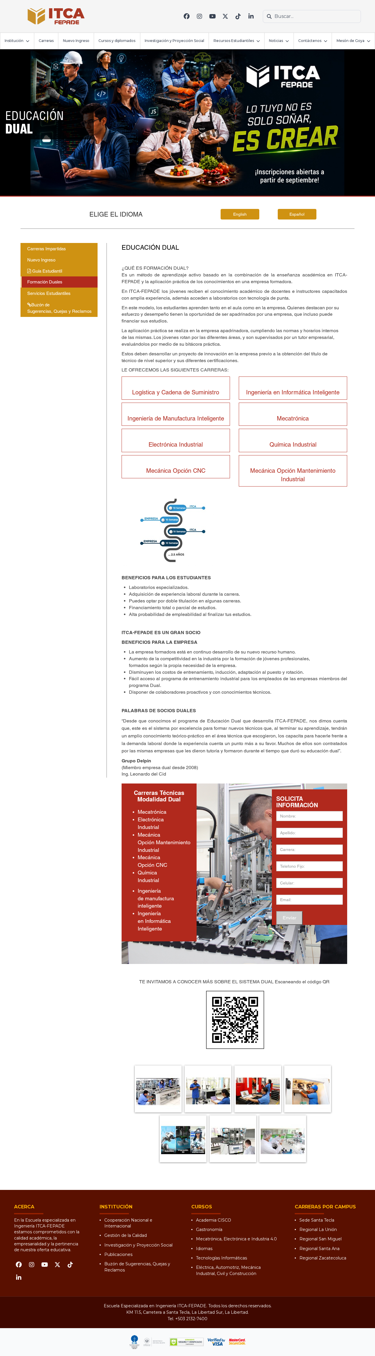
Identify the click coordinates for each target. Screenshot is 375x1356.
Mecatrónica (293, 418)
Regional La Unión (318, 1229)
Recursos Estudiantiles (234, 40)
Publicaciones (118, 1254)
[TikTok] (238, 16)
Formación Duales (44, 281)
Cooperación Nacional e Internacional (128, 1223)
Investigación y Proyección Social (174, 40)
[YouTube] (212, 16)
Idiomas (204, 1248)
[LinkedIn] (251, 16)
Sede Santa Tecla (316, 1220)
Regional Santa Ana (319, 1248)
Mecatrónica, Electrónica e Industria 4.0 (236, 1239)
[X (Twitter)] (225, 16)
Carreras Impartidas (46, 248)
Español (296, 214)
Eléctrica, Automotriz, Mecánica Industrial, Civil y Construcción (228, 1270)
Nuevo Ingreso (76, 40)
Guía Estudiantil (46, 271)
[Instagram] (199, 16)
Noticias (276, 40)
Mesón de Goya (350, 40)
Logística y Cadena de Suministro (175, 392)
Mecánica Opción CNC (175, 470)
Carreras (46, 40)
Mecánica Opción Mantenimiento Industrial (164, 842)
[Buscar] (269, 16)
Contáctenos (309, 40)
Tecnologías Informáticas (221, 1258)
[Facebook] (186, 16)
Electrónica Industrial (176, 444)
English (240, 214)
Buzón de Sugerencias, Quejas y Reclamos (59, 307)
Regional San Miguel (320, 1239)
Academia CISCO (213, 1220)
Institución (14, 40)
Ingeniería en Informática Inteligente (293, 392)
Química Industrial (293, 444)
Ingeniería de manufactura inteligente (156, 898)
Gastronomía (209, 1229)
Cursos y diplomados (116, 40)
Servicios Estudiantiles (49, 293)
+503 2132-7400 (191, 1318)
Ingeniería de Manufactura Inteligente (175, 418)
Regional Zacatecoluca (322, 1258)
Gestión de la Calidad (125, 1235)
